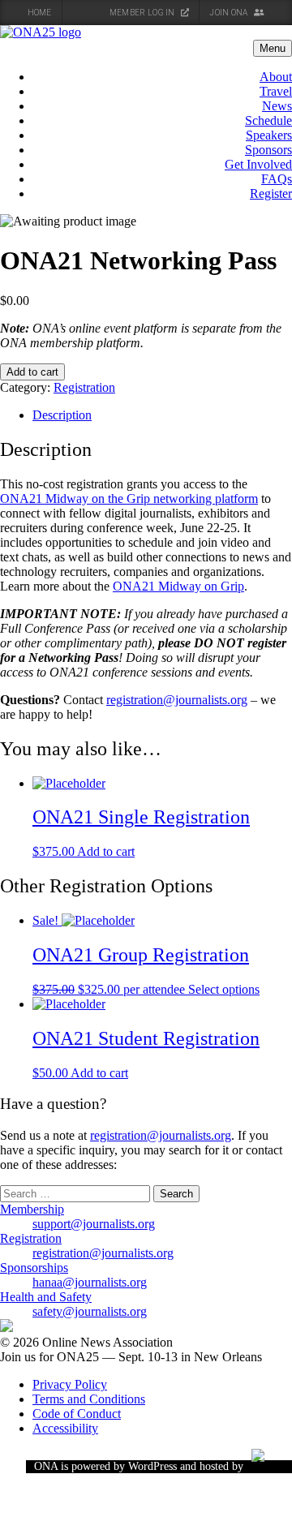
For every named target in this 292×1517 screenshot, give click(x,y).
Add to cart (32, 372)
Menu (273, 48)
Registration (84, 387)
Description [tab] (62, 415)
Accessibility (65, 1428)
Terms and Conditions (88, 1399)
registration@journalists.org (176, 700)
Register (271, 193)
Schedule (268, 120)
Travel (276, 91)
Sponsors (268, 150)
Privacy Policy (69, 1384)
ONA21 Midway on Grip (178, 586)
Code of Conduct (76, 1413)
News (277, 106)
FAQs (276, 179)
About (276, 77)
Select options (224, 989)
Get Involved (258, 164)
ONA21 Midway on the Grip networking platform (129, 498)
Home (40, 12)
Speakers (269, 135)
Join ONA (229, 12)
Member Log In (143, 12)
